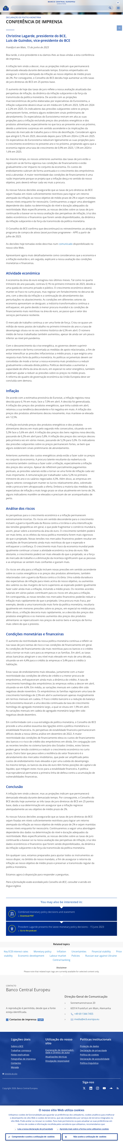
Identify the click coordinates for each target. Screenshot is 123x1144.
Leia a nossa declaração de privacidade (35, 1129)
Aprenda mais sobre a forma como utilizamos (84, 1129)
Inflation (61, 952)
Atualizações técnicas (56, 1057)
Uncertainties (78, 952)
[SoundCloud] (111, 1088)
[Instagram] (97, 1088)
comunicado (66, 244)
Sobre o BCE (17, 1046)
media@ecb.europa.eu (86, 1019)
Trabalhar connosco (21, 1051)
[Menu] (118, 8)
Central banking (61, 960)
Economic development (31, 956)
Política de (89, 1055)
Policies (75, 956)
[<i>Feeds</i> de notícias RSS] (118, 1088)
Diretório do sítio (11, 1074)
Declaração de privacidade (93, 1051)
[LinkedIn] (91, 1088)
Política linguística (89, 1063)
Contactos (16, 1063)
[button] (118, 3)
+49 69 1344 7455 (83, 1014)
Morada (15, 1067)
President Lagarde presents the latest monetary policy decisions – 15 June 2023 (61, 929)
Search (110, 8)
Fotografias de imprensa (23, 1059)
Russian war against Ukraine (101, 956)
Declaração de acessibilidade (94, 1059)
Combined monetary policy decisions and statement (46, 914)
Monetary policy (42, 952)
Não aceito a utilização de (89, 1137)
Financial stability (101, 952)
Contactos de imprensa (22, 1020)
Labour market (58, 956)
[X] (84, 1088)
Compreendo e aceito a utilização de (33, 1137)
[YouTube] (104, 1088)
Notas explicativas (20, 1055)
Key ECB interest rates (16, 952)
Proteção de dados (89, 1046)
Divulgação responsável (57, 1061)
